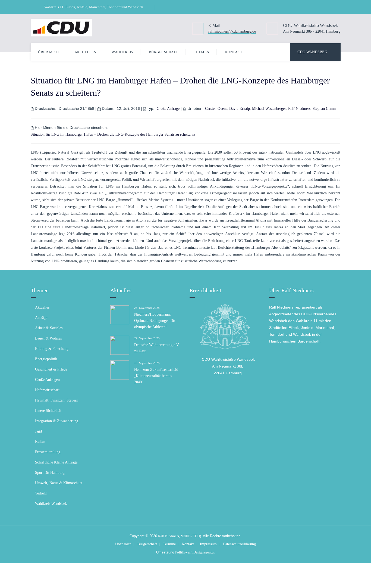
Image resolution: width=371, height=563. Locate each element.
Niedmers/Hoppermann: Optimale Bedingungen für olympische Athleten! (154, 320)
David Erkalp (239, 109)
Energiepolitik (46, 359)
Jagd (38, 431)
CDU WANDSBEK (312, 52)
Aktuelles (85, 52)
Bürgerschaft (163, 52)
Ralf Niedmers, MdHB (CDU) (179, 536)
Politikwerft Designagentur (195, 552)
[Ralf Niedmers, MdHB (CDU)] (61, 27)
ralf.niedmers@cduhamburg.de (232, 31)
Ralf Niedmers (299, 109)
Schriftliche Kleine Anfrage (56, 462)
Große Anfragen (47, 380)
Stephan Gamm (324, 109)
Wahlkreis (122, 52)
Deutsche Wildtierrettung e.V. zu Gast (157, 348)
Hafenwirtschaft (47, 390)
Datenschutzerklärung (239, 544)
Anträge (41, 318)
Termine (169, 544)
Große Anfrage (168, 109)
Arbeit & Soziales (48, 328)
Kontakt (234, 52)
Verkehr (41, 493)
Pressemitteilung (47, 452)
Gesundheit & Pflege (51, 369)
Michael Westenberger (269, 109)
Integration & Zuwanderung (56, 421)
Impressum (208, 544)
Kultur (40, 442)
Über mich (48, 52)
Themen (201, 52)
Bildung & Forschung (51, 349)
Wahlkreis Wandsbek (51, 504)
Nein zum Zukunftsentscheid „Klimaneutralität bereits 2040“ (156, 376)
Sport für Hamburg (50, 473)
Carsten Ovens (216, 109)
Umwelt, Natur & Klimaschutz (58, 483)
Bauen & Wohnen (48, 338)
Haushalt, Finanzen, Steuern (56, 400)
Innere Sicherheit (48, 411)
